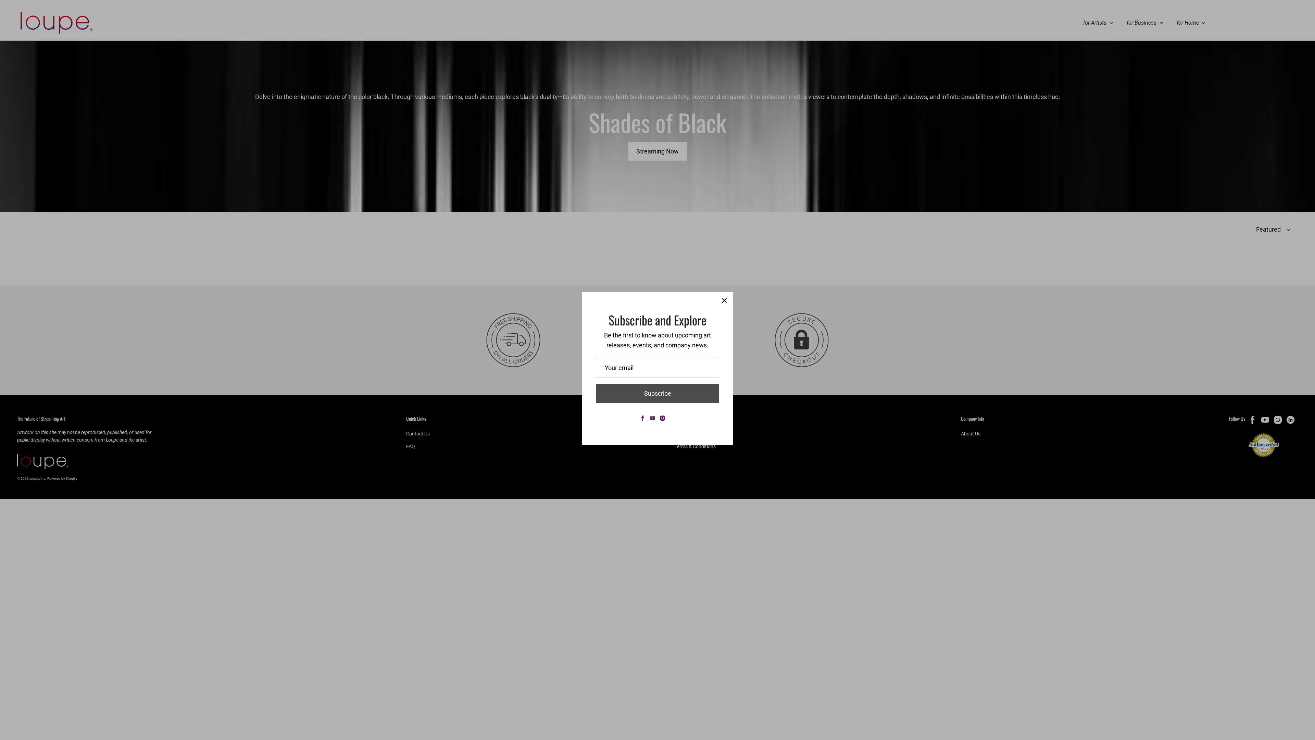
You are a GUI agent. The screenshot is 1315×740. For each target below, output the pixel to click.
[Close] (724, 300)
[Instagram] (662, 418)
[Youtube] (652, 418)
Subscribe (657, 393)
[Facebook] (642, 418)
